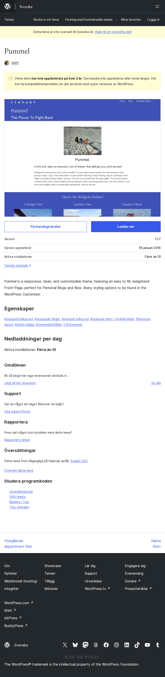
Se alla (156, 383)
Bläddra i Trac (19, 502)
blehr (15, 62)
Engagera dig (135, 566)
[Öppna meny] (158, 6)
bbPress (13, 618)
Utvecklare (93, 581)
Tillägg (49, 581)
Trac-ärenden (19, 507)
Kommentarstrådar (48, 324)
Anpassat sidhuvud (75, 319)
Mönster (51, 588)
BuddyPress (16, 626)
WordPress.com (19, 603)
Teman (9, 19)
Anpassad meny (101, 319)
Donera (133, 581)
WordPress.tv (97, 588)
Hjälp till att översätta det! (113, 32)
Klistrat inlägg (24, 324)
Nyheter (10, 573)
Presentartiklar (138, 588)
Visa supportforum (17, 411)
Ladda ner (125, 226)
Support (91, 573)
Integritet (11, 588)
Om (7, 566)
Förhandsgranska (45, 226)
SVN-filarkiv (17, 497)
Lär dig (90, 566)
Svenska (21, 645)
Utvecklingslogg (21, 491)
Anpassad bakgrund (18, 319)
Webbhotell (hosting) (20, 581)
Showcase (52, 566)
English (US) (79, 461)
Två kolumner (72, 324)
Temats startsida (16, 265)
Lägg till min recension (20, 383)
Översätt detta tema (18, 470)
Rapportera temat (17, 440)
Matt (10, 610)
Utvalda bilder (124, 319)
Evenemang (134, 573)
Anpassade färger (47, 319)
